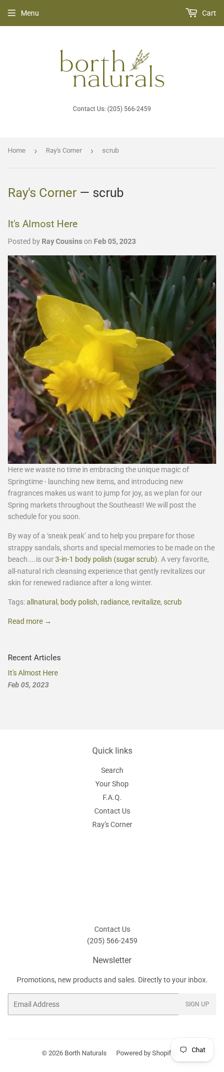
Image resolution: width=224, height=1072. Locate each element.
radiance (115, 602)
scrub (173, 602)
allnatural (42, 602)
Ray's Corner (64, 150)
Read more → (30, 621)
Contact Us (112, 811)
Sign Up (197, 1004)
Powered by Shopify (145, 1053)
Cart (208, 13)
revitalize (146, 602)
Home (17, 150)
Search (112, 770)
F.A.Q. (112, 797)
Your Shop (112, 784)
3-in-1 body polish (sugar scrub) (106, 559)
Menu (30, 13)
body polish (78, 602)
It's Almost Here (43, 224)
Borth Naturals (86, 1053)
